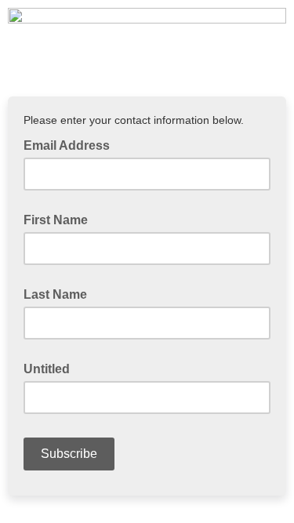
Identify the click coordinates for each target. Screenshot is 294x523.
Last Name (55, 294)
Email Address (71, 144)
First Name (56, 220)
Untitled (47, 369)
